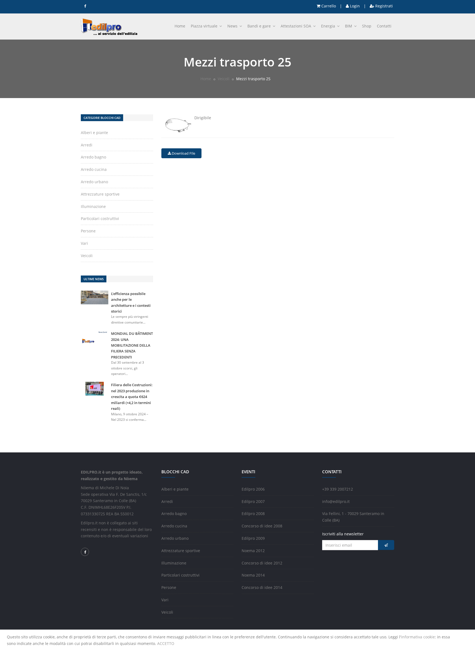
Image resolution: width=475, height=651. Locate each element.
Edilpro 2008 (253, 513)
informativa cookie (418, 636)
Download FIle (183, 153)
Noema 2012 (253, 550)
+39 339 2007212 (337, 489)
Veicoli (224, 78)
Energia (328, 26)
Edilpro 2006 (253, 489)
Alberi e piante (94, 132)
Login (354, 6)
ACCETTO (165, 643)
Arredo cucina (94, 169)
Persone (88, 230)
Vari (84, 243)
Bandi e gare (259, 26)
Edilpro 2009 (253, 538)
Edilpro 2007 (253, 501)
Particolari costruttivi (100, 218)
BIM (349, 26)
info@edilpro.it (336, 501)
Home (180, 26)
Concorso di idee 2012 (262, 563)
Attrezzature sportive (100, 194)
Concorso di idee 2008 (262, 525)
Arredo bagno (93, 157)
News (233, 26)
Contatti (384, 26)
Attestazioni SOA (296, 26)
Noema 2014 (253, 575)
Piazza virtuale (205, 26)
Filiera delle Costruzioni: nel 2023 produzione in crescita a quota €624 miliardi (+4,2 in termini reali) (132, 396)
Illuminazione (93, 206)
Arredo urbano (94, 181)
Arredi (86, 145)
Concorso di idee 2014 (262, 587)
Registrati (383, 6)
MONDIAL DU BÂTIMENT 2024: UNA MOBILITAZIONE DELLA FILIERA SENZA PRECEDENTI (132, 345)
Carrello (328, 6)
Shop (366, 26)
